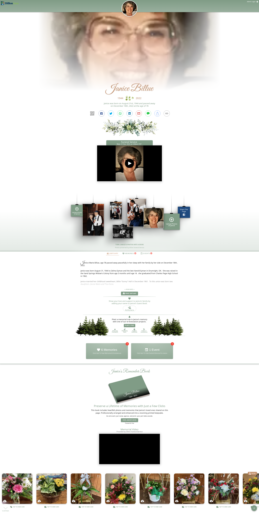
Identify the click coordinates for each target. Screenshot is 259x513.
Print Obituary (130, 293)
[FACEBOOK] (102, 113)
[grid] (129, 219)
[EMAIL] (139, 113)
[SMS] (148, 113)
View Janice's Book (129, 420)
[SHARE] (157, 113)
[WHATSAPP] (120, 113)
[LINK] (167, 113)
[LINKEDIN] (129, 113)
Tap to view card (19, 507)
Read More (129, 289)
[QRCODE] (92, 113)
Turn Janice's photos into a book (129, 244)
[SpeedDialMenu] (254, 508)
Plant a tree (129, 325)
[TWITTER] (111, 113)
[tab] (112, 253)
